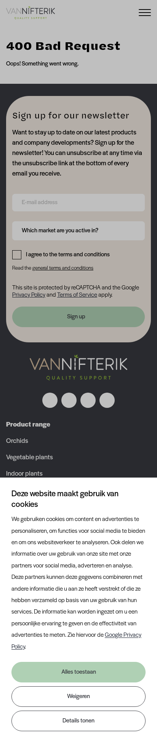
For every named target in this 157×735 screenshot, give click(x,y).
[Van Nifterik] (30, 12)
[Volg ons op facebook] (50, 400)
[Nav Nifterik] (78, 367)
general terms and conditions (62, 268)
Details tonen (78, 721)
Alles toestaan (78, 672)
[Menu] (145, 12)
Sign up (76, 317)
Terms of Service (77, 295)
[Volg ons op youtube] (107, 400)
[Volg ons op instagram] (69, 400)
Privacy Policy (28, 295)
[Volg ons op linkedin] (88, 400)
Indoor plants (24, 474)
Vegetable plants (29, 457)
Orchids (17, 441)
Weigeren (78, 696)
